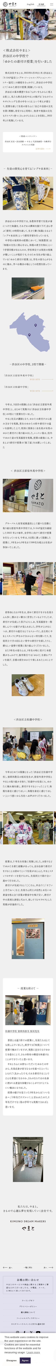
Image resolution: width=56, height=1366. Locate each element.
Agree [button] (25, 1360)
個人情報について (28, 1312)
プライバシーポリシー (28, 1306)
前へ (10, 1267)
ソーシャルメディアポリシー (28, 1318)
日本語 (41, 4)
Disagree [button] (11, 1360)
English (30, 4)
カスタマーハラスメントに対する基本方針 (28, 1324)
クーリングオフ (28, 1300)
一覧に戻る (28, 1267)
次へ (45, 1267)
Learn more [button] (33, 1352)
